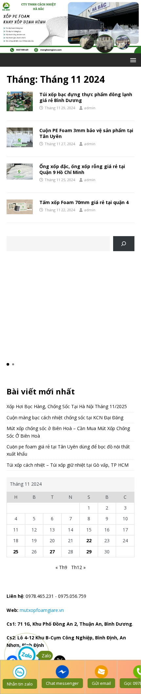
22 (88, 540)
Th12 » (78, 567)
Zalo (46, 655)
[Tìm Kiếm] (123, 244)
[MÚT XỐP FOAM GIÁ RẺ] (70, 49)
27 (52, 551)
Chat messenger (62, 683)
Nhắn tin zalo (20, 684)
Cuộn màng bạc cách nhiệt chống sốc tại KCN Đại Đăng (65, 417)
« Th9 (61, 567)
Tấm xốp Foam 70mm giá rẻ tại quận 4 (84, 202)
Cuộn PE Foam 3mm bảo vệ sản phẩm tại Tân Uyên (86, 133)
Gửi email (101, 683)
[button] (132, 59)
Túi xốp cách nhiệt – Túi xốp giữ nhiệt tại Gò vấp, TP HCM (68, 465)
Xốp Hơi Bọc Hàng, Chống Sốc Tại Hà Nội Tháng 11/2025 (67, 406)
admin (89, 107)
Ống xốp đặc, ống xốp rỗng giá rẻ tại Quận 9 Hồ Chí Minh (82, 169)
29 (88, 551)
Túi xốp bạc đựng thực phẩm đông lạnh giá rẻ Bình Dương (85, 97)
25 (15, 551)
